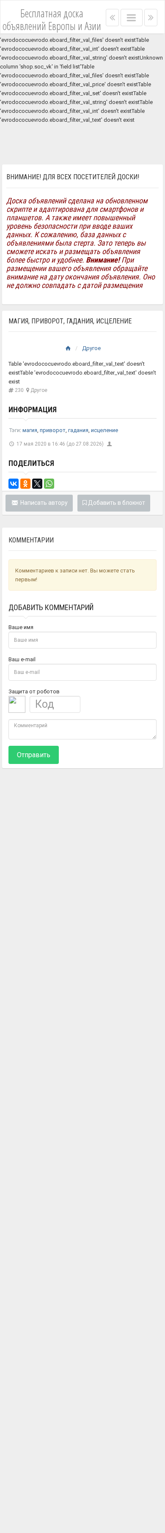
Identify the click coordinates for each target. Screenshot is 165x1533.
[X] (37, 484)
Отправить (33, 755)
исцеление (104, 430)
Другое (91, 348)
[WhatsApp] (49, 484)
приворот (53, 430)
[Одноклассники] (25, 484)
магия (29, 430)
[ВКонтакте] (13, 484)
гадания (78, 430)
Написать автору (43, 502)
